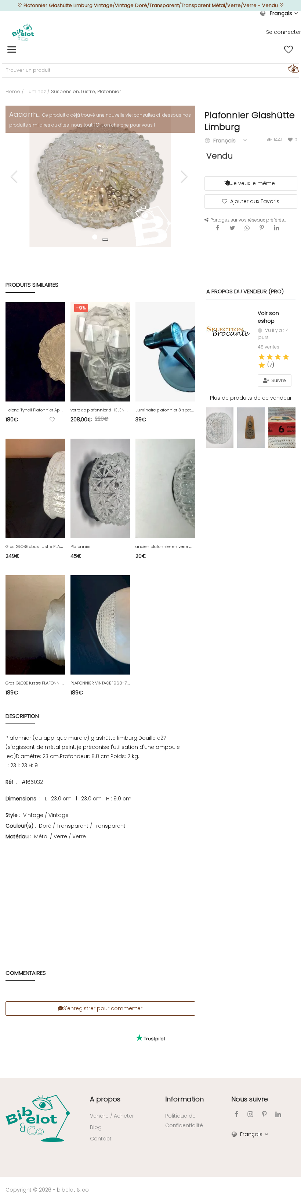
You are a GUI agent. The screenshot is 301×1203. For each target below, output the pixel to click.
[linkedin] (278, 1114)
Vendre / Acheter (112, 1115)
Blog (96, 1127)
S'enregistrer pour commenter (102, 1008)
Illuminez (35, 91)
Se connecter (283, 32)
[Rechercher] (292, 68)
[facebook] (236, 1114)
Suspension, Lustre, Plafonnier (86, 91)
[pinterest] (264, 1114)
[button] (105, 239)
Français (281, 13)
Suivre (278, 380)
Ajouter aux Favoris (254, 201)
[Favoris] (288, 50)
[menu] (12, 50)
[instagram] (250, 1114)
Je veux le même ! (254, 183)
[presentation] (15, 176)
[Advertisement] (100, 894)
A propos (105, 1099)
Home (13, 91)
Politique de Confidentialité (184, 1120)
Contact (101, 1138)
